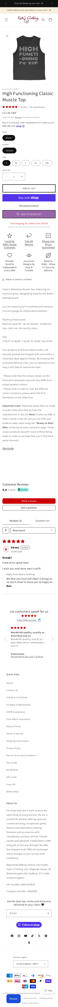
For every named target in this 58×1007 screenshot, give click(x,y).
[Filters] (5, 530)
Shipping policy (46, 998)
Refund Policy (13, 726)
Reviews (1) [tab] (16, 520)
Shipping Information (17, 741)
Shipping (18, 117)
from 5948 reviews (27, 620)
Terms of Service (14, 733)
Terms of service (30, 998)
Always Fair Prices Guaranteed (48, 244)
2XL (47, 163)
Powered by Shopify (32, 993)
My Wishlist (12, 769)
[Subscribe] (47, 913)
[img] (29, 616)
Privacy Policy (13, 748)
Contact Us (12, 690)
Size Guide (8, 448)
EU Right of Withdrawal (18, 704)
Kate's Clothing (16, 993)
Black (9, 137)
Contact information (30, 1003)
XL (36, 163)
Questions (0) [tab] (42, 520)
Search (10, 682)
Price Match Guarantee (18, 719)
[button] (6, 19)
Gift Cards (11, 777)
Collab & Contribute (16, 697)
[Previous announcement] (6, 3)
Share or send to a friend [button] (19, 279)
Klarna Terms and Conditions (21, 755)
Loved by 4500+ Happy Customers (10, 244)
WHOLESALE (12, 791)
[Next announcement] (52, 3)
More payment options (29, 205)
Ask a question (29, 507)
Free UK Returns (29, 243)
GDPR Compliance (15, 711)
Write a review (29, 501)
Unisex (9, 150)
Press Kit (10, 784)
